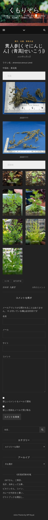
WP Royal (30, 515)
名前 (5, 316)
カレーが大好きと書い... (13, 492)
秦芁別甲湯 (17, 281)
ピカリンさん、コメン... (13, 488)
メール (6, 329)
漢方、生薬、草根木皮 (24, 41)
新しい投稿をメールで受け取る (17, 410)
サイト (6, 343)
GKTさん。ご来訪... (12, 480)
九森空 (13, 287)
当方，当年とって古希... (13, 484)
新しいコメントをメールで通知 (17, 401)
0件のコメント (38, 287)
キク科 (6, 281)
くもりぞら (24, 10)
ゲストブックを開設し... (13, 497)
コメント (7, 356)
